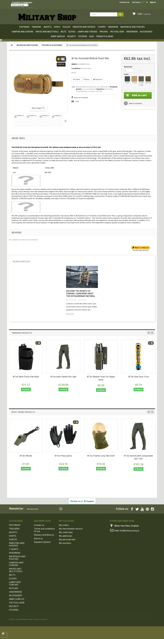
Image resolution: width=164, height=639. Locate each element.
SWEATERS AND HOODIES (84, 27)
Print (77, 101)
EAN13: (74, 64)
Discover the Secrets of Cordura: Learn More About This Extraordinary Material (80, 293)
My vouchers (65, 543)
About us (38, 538)
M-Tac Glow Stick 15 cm (138, 376)
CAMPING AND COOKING (22, 31)
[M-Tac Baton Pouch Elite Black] (25, 356)
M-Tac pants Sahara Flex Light (63, 376)
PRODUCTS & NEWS (104, 36)
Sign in (153, 2)
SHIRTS (57, 27)
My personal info (67, 539)
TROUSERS (36, 27)
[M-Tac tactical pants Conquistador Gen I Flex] (138, 435)
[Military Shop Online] (47, 17)
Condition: (76, 68)
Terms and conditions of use (44, 530)
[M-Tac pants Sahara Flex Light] (63, 356)
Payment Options (42, 542)
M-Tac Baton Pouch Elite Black (26, 376)
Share (87, 79)
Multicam (148, 83)
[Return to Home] (11, 45)
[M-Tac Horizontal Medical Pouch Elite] (19, 120)
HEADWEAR (113, 27)
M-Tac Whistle (26, 455)
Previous (148, 332)
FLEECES (66, 27)
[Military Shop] (82, 40)
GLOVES (71, 31)
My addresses (65, 535)
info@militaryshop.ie (129, 530)
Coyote (134, 83)
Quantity (128, 67)
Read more (70, 314)
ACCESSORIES (146, 31)
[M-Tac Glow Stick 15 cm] (138, 356)
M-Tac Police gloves (63, 455)
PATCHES (104, 31)
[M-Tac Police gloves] (63, 435)
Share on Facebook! (81, 98)
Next (65, 121)
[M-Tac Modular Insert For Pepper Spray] (100, 356)
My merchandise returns (71, 528)
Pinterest (98, 79)
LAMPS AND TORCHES (87, 31)
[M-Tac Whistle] (25, 435)
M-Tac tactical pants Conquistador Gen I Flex (138, 457)
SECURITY (71, 36)
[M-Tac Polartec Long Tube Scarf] (100, 435)
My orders (64, 525)
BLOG (91, 36)
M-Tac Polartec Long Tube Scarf (101, 455)
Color (126, 74)
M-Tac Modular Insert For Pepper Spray (101, 378)
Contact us (124, 2)
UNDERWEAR (132, 31)
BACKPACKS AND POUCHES (132, 27)
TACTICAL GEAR (117, 31)
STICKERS (82, 36)
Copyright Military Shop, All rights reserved (30, 619)
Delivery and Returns (44, 534)
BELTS (63, 31)
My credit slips (66, 532)
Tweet (77, 79)
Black (127, 83)
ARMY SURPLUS (58, 36)
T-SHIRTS (102, 27)
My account (66, 520)
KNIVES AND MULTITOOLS (46, 31)
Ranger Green (141, 84)
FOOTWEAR (24, 27)
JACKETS (47, 27)
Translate (29, 7)
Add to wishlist (135, 103)
